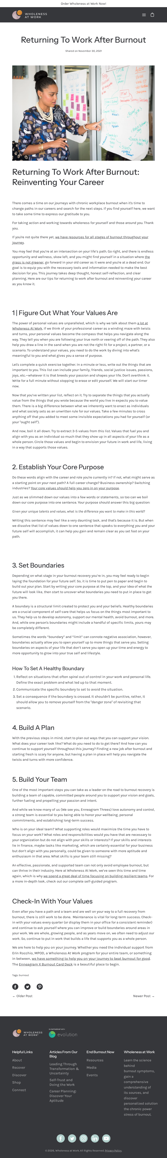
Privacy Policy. (113, 1150)
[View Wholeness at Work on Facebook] (61, 1138)
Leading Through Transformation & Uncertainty (64, 1068)
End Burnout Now (100, 1052)
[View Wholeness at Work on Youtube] (106, 1138)
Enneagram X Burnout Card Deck (46, 964)
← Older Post (22, 996)
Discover (19, 1075)
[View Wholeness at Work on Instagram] (83, 1138)
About (17, 1060)
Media (92, 1067)
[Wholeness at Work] (29, 14)
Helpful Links (22, 1052)
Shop (16, 1082)
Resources (95, 1060)
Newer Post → (144, 996)
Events (92, 1075)
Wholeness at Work (67, 1150)
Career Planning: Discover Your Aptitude (62, 1095)
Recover (18, 1067)
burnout (24, 975)
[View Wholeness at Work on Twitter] (72, 1138)
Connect (19, 1090)
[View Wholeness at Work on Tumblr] (95, 1138)
